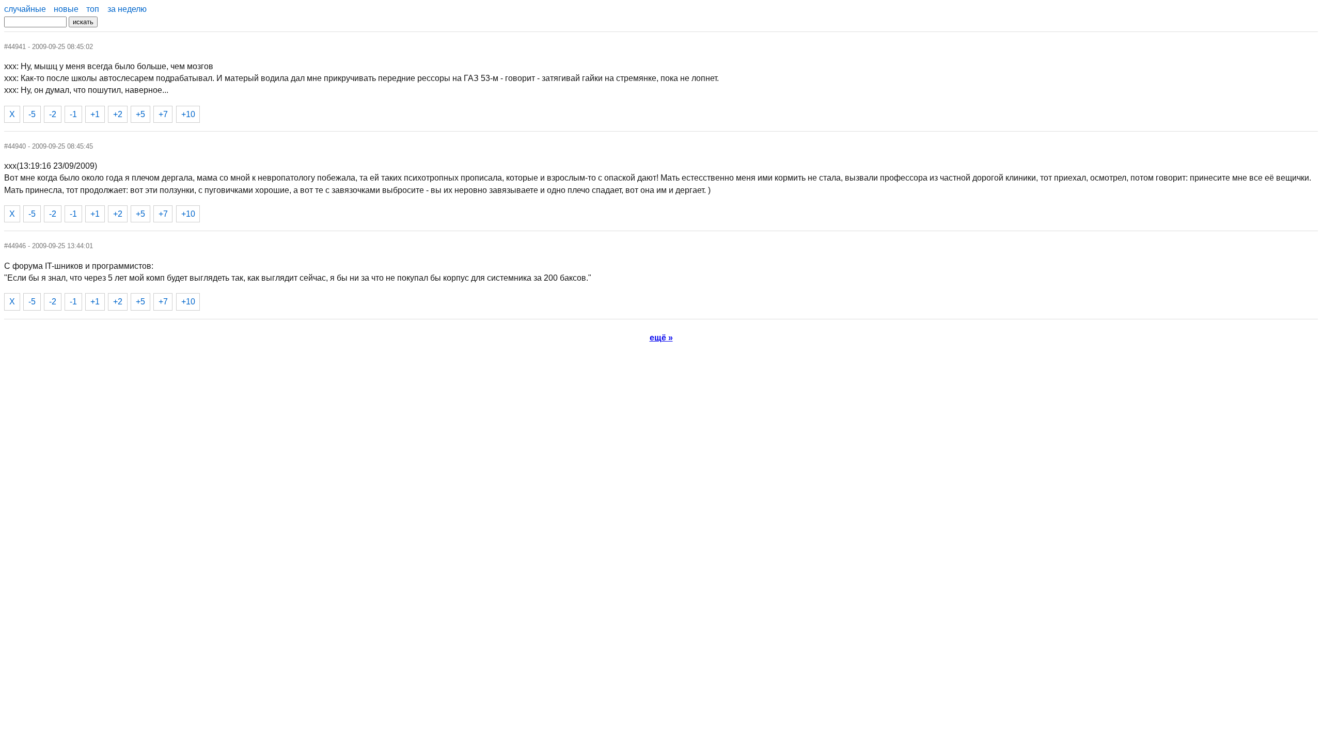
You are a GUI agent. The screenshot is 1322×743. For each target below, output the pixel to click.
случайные (25, 9)
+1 (95, 114)
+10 (188, 114)
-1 (73, 114)
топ (92, 9)
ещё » (661, 337)
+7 (163, 114)
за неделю (127, 9)
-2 (52, 114)
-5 (32, 114)
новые (66, 9)
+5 (140, 114)
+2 (117, 114)
